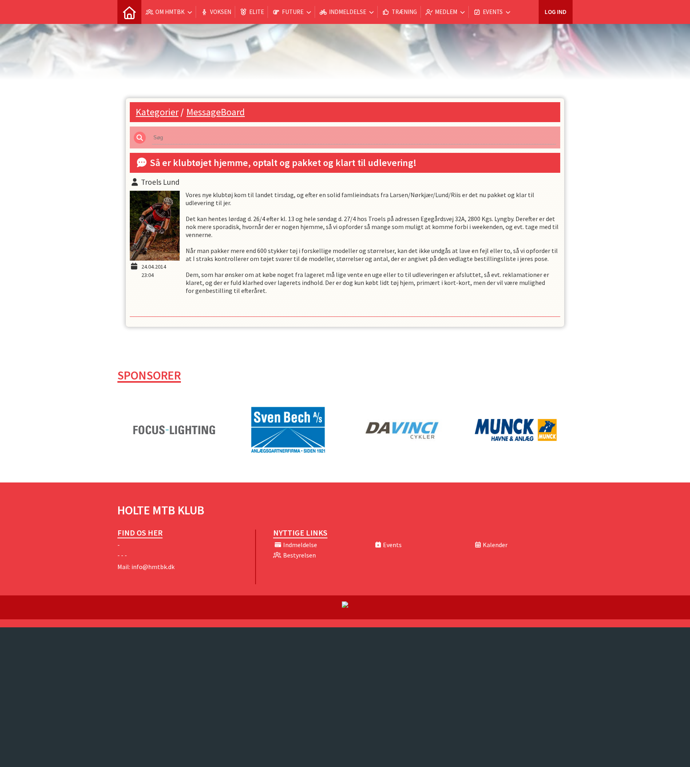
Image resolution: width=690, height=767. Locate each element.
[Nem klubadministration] (345, 605)
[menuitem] (129, 12)
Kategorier (157, 112)
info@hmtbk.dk (152, 567)
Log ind (556, 12)
